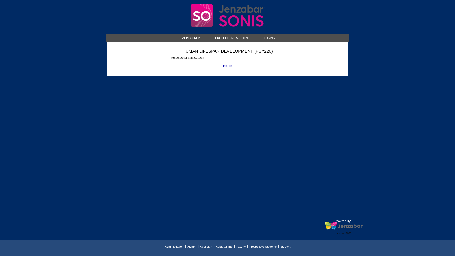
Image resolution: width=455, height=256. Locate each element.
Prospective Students (263, 246)
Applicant (206, 246)
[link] (192, 38)
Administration (174, 246)
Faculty (241, 246)
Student (285, 246)
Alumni (191, 246)
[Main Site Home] (227, 6)
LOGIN (268, 38)
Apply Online (224, 246)
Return (227, 66)
